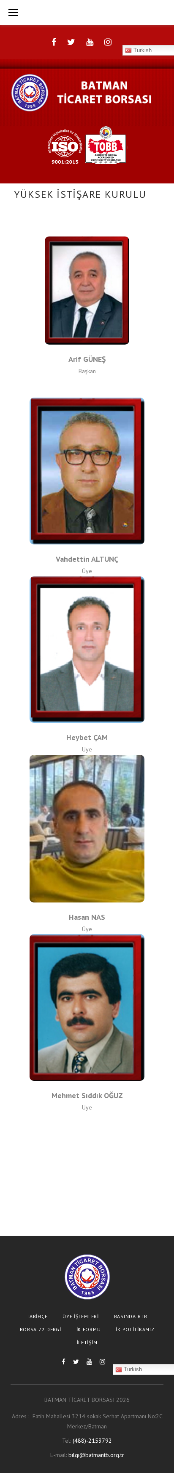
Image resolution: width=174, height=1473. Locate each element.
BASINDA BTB (130, 1316)
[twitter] (71, 42)
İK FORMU (88, 1329)
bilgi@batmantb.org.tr (96, 1455)
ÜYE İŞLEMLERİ (80, 1316)
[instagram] (107, 42)
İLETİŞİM (87, 1342)
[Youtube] (89, 42)
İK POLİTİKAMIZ (135, 1329)
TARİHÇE (37, 1316)
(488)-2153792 (92, 1440)
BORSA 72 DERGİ (40, 1329)
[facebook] (54, 42)
